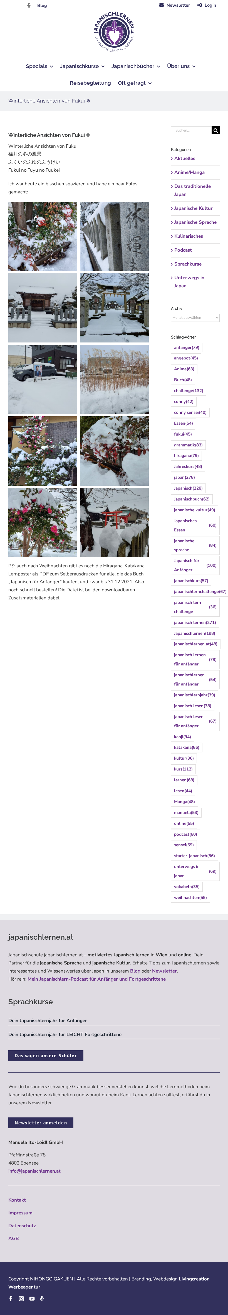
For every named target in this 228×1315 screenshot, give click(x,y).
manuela (186, 812)
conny (184, 401)
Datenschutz (22, 1225)
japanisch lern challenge (195, 607)
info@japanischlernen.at (34, 1171)
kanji (182, 737)
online (184, 823)
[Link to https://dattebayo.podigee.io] (29, 5)
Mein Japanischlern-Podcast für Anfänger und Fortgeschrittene (97, 979)
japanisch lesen (192, 706)
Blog (42, 6)
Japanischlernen (194, 633)
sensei (184, 845)
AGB (13, 1238)
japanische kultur (194, 510)
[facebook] (10, 1298)
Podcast (183, 250)
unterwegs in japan (195, 871)
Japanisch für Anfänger (195, 565)
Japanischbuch (192, 499)
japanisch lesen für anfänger (195, 721)
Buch (183, 380)
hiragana (186, 455)
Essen (183, 423)
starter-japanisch (194, 856)
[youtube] (31, 1298)
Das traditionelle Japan (192, 190)
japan (184, 477)
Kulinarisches (188, 236)
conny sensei (190, 412)
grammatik (188, 445)
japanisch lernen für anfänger (195, 659)
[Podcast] (41, 1298)
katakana (186, 747)
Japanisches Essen (195, 525)
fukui (183, 434)
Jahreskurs (188, 466)
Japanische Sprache (195, 222)
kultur (184, 758)
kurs (183, 769)
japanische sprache (195, 545)
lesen (183, 791)
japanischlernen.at (195, 644)
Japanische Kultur (193, 208)
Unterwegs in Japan (189, 281)
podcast (185, 834)
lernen (184, 780)
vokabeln (187, 886)
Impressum (20, 1213)
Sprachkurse (188, 264)
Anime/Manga (189, 172)
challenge (188, 390)
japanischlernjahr (194, 695)
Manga (184, 801)
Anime (184, 369)
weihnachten (190, 897)
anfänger (186, 347)
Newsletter (164, 971)
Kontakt (17, 1200)
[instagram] (21, 1298)
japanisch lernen (195, 622)
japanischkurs (191, 581)
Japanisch (188, 488)
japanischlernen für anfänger (195, 679)
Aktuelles (184, 158)
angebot (186, 358)
